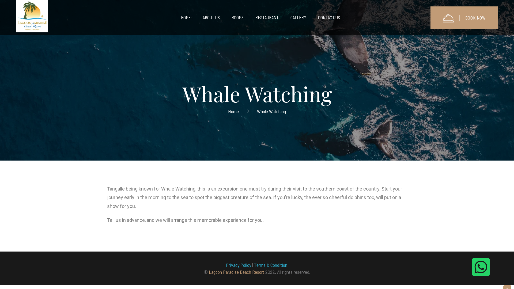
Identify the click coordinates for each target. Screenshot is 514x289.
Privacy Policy (238, 265)
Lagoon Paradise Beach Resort (236, 272)
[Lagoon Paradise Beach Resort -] (32, 17)
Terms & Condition (271, 265)
